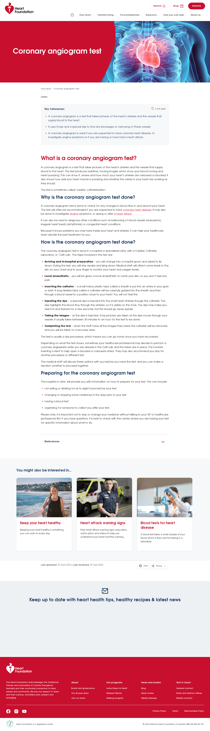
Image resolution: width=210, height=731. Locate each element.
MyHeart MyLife (114, 693)
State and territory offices (189, 693)
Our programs (114, 682)
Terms (175, 711)
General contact (184, 688)
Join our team (78, 698)
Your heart (85, 15)
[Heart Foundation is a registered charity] (11, 724)
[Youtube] (24, 711)
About (74, 682)
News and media (151, 682)
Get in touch (183, 682)
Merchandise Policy (194, 711)
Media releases (149, 698)
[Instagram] (16, 711)
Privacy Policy (159, 711)
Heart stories (147, 693)
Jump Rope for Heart (116, 688)
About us (195, 15)
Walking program (114, 698)
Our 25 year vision (80, 693)
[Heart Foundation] (105, 669)
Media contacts (184, 698)
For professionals (129, 15)
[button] (105, 442)
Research (151, 15)
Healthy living (105, 15)
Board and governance (83, 688)
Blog (143, 688)
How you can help (173, 15)
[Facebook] (8, 711)
